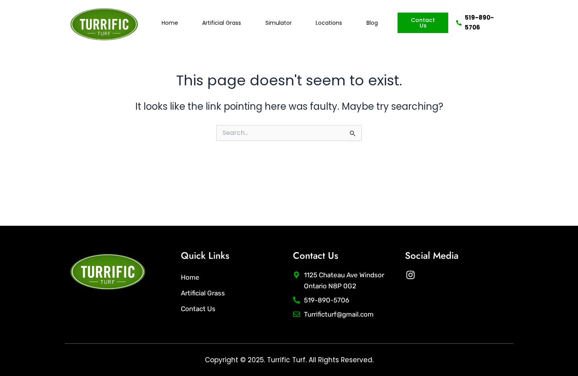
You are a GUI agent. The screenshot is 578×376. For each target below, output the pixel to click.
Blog (372, 23)
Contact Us (198, 309)
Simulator (278, 23)
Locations (329, 23)
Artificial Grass (221, 23)
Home (170, 23)
